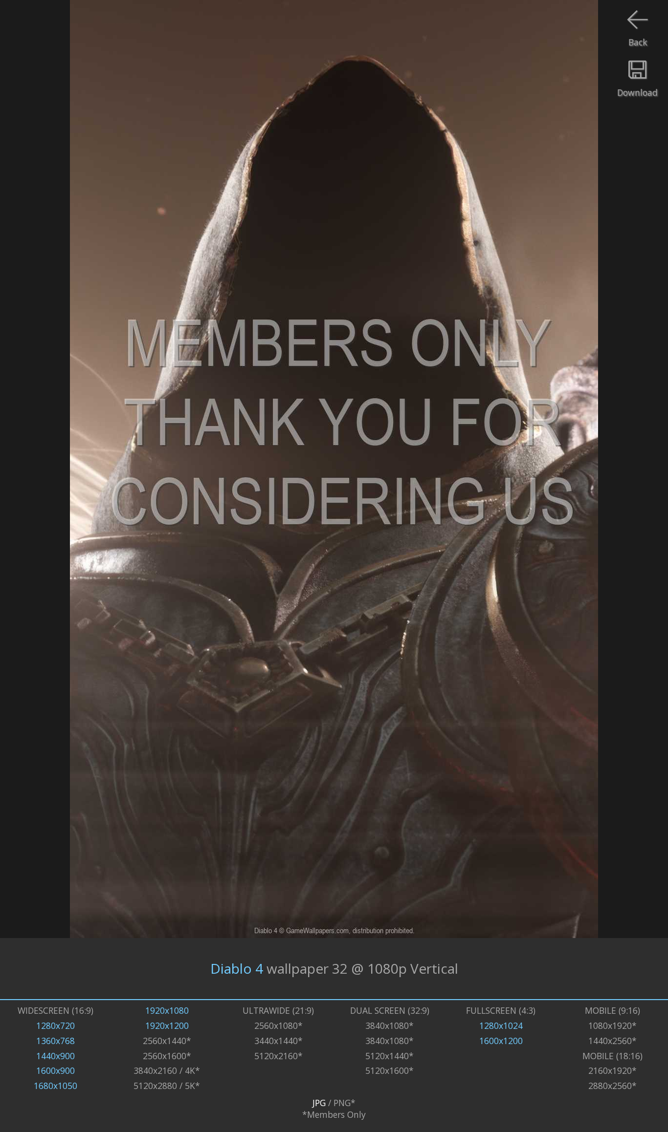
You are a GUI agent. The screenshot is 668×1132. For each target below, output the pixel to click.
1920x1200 (167, 1025)
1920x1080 (167, 1010)
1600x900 (55, 1070)
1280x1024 (501, 1025)
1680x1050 (55, 1085)
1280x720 (55, 1025)
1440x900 (55, 1056)
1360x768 (55, 1041)
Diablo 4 (236, 968)
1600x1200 (501, 1041)
